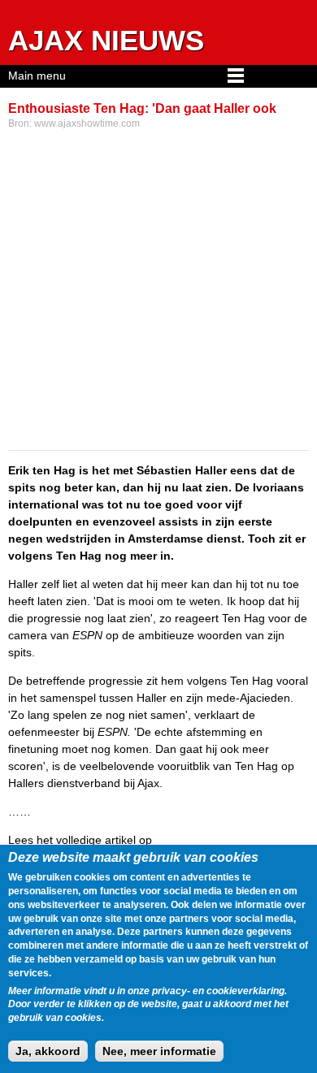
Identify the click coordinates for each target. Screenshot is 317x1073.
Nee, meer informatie (159, 1051)
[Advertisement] (158, 291)
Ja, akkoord (47, 1051)
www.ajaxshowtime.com (87, 123)
